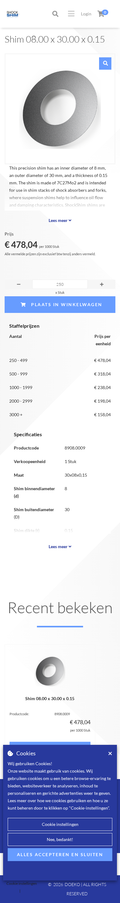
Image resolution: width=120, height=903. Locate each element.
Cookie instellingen (60, 824)
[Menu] (71, 14)
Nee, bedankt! (60, 839)
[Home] (7, 14)
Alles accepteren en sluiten (60, 854)
